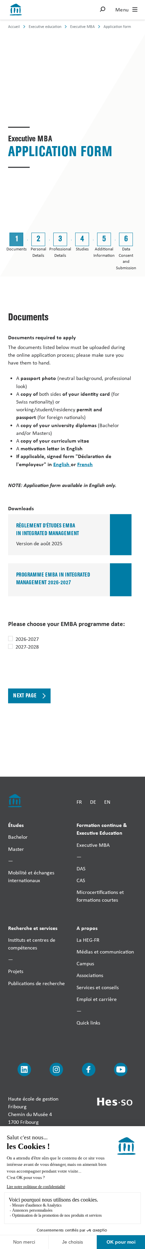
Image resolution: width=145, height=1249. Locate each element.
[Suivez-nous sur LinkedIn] (24, 1069)
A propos (87, 927)
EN (107, 801)
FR (79, 801)
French (85, 463)
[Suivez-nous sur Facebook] (88, 1069)
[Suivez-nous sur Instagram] (56, 1069)
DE (93, 801)
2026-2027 (27, 639)
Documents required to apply (42, 337)
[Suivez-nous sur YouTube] (120, 1069)
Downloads (21, 508)
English (62, 463)
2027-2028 (27, 646)
